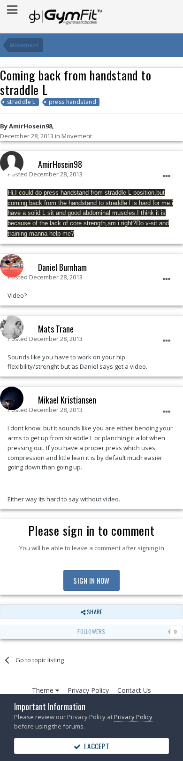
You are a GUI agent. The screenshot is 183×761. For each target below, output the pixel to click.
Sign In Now (91, 580)
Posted (45, 174)
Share (93, 612)
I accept (95, 746)
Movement (76, 136)
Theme (43, 690)
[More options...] (166, 176)
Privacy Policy (88, 690)
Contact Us (134, 690)
